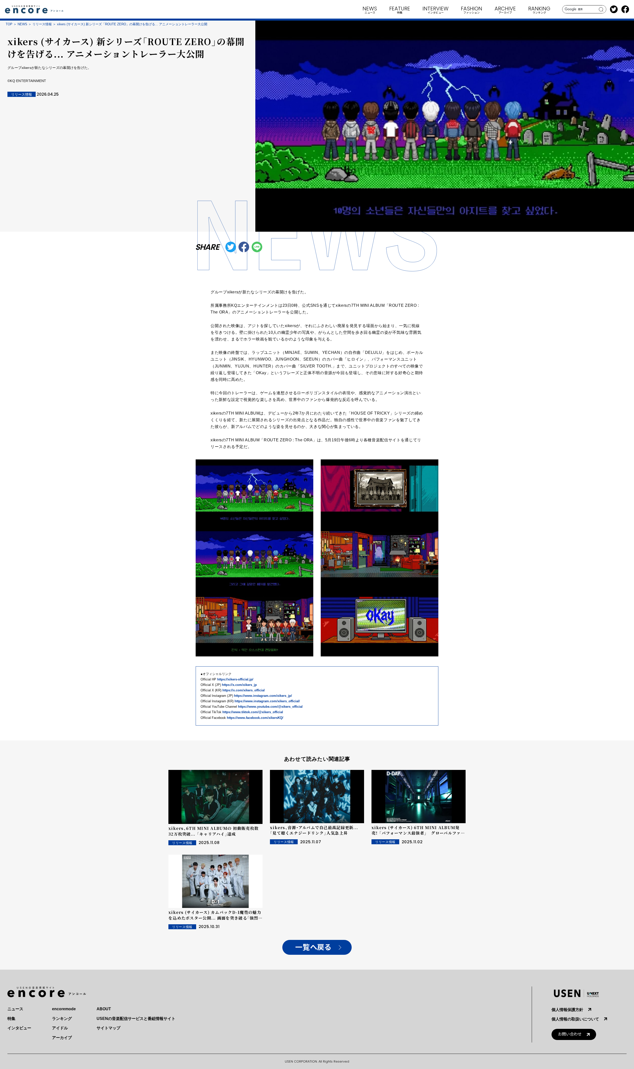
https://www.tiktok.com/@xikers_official (252, 712)
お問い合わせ (570, 1034)
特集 (11, 1018)
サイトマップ (108, 1028)
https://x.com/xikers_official (243, 690)
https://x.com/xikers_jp (239, 685)
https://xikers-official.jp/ (235, 679)
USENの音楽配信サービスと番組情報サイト (136, 1018)
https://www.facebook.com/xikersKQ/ (255, 718)
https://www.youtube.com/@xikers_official (270, 706)
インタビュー (19, 1028)
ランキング (62, 1018)
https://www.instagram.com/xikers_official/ (267, 701)
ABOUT (104, 1009)
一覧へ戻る (313, 947)
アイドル (60, 1028)
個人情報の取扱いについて (575, 1019)
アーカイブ (62, 1038)
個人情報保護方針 (567, 1010)
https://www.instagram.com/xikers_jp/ (263, 696)
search (601, 9)
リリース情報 (42, 24)
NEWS (22, 24)
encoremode (64, 1009)
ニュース (15, 1009)
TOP (9, 24)
